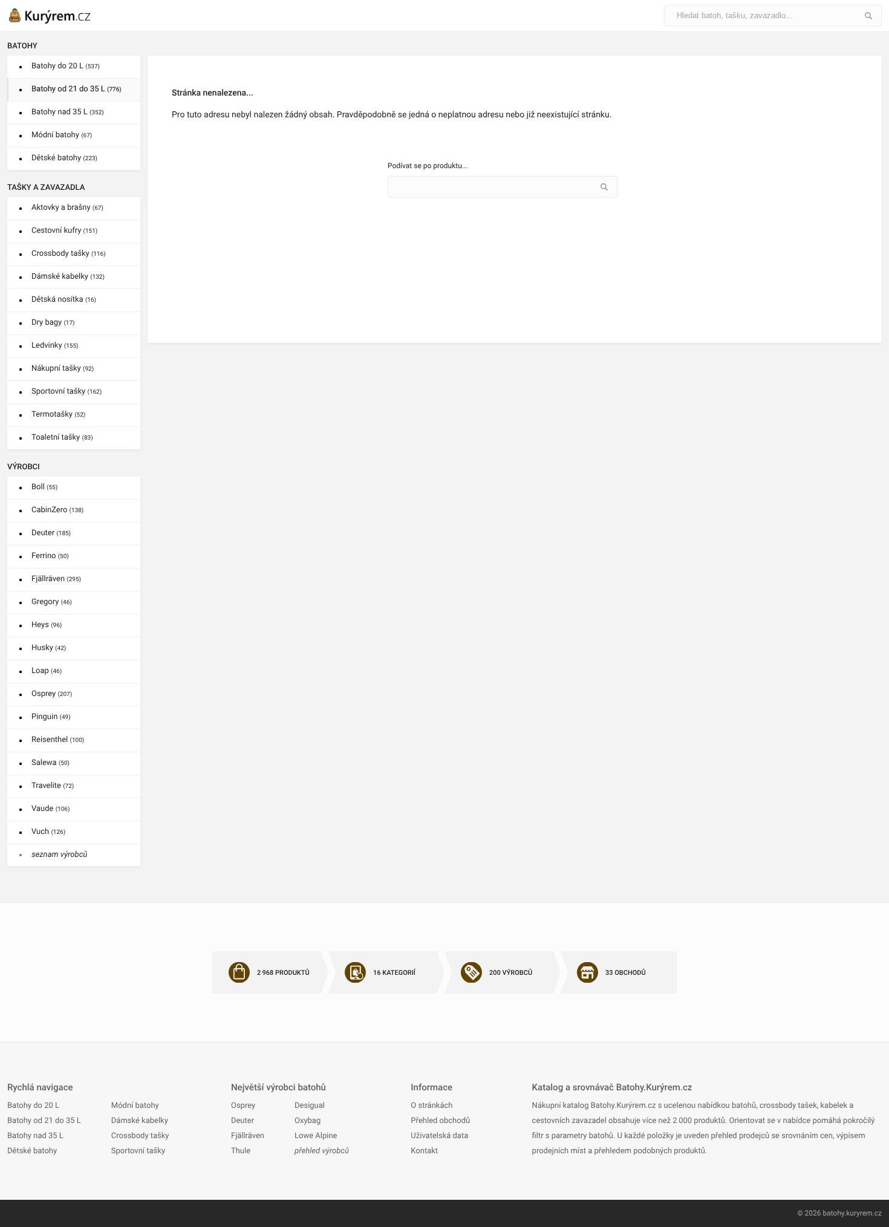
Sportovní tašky (66, 391)
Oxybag (308, 1120)
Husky (48, 648)
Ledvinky (55, 345)
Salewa (50, 762)
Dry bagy (53, 322)
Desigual (310, 1105)
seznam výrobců (59, 854)
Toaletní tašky (62, 437)
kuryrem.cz (864, 1213)
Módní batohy (61, 135)
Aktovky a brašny (67, 207)
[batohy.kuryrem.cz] (61, 16)
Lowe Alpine (316, 1136)
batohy (833, 1213)
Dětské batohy (64, 158)
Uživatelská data (439, 1136)
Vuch (48, 831)
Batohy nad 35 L (67, 112)
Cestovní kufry (64, 230)
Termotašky (58, 414)
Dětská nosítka (63, 299)
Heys (46, 625)
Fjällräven (56, 579)
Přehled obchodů (440, 1120)
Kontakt (424, 1151)
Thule (240, 1151)
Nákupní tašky (62, 368)
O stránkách (431, 1105)
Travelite (52, 785)
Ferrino (50, 556)
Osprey (51, 693)
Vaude (50, 808)
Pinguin (51, 716)
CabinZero (57, 510)
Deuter (51, 533)
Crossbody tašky (68, 253)
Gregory (51, 602)
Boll (44, 487)
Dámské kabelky (68, 276)
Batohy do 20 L (65, 66)
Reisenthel (57, 739)
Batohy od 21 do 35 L (76, 89)
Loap (46, 670)
